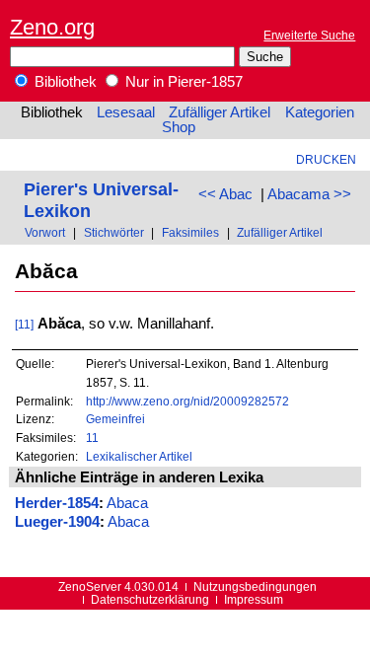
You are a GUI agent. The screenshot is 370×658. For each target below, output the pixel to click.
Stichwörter (114, 232)
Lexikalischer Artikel (139, 456)
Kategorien (319, 112)
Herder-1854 (57, 503)
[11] (24, 324)
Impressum (253, 599)
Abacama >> (309, 194)
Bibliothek (64, 82)
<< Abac (225, 194)
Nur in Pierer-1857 (182, 82)
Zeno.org (52, 27)
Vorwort (45, 232)
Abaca (127, 503)
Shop (178, 127)
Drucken (326, 159)
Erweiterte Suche (309, 35)
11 (92, 437)
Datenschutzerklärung (150, 599)
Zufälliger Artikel (219, 112)
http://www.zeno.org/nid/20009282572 (187, 401)
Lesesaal (126, 112)
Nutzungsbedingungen (255, 586)
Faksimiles (190, 232)
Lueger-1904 (57, 522)
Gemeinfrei (115, 418)
